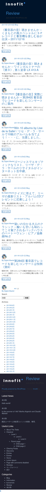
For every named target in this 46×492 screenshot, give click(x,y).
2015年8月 (10, 305)
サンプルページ (12, 467)
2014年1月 (10, 310)
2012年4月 (10, 336)
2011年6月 (10, 359)
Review (13, 13)
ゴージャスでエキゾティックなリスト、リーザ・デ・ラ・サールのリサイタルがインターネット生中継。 (23, 166)
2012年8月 (10, 326)
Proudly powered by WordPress (13, 389)
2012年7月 (10, 329)
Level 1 (14, 434)
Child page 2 (20, 446)
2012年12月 (10, 317)
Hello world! (6, 403)
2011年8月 (10, 355)
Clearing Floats (12, 448)
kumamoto (10, 482)
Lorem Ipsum (11, 460)
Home (8, 458)
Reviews (9, 465)
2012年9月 (10, 324)
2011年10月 (10, 350)
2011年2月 (10, 369)
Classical (9, 432)
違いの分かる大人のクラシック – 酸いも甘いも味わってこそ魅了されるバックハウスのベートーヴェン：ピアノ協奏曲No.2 (22, 230)
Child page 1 (20, 444)
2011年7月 (10, 357)
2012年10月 (10, 322)
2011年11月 (10, 347)
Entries (9, 453)
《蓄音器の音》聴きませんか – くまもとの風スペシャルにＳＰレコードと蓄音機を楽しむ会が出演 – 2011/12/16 (22, 34)
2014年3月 (10, 307)
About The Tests (12, 429)
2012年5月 (10, 333)
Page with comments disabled (17, 462)
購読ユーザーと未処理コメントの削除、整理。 (19, 421)
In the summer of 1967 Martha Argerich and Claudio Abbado (21, 412)
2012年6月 (10, 331)
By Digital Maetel (8, 63)
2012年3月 (10, 338)
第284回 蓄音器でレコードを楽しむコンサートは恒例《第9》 (22, 263)
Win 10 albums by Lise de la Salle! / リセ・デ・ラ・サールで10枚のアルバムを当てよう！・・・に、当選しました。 (23, 132)
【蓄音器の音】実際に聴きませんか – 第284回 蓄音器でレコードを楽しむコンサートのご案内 (22, 98)
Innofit (35, 389)
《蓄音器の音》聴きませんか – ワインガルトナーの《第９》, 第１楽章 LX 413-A (22, 66)
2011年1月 (10, 371)
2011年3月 (10, 366)
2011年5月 (10, 362)
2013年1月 (10, 315)
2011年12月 (10, 345)
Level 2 (18, 436)
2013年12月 (10, 312)
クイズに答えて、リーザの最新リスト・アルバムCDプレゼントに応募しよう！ (23, 196)
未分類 (4, 400)
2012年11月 (10, 319)
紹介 (8, 469)
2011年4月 (10, 364)
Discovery (10, 451)
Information (10, 480)
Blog (16, 24)
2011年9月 (10, 352)
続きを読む (6, 51)
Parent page (15, 441)
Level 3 (23, 439)
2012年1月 (10, 343)
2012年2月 (10, 340)
